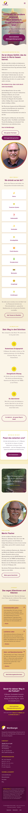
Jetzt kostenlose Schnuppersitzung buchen (14, 38)
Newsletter (4, 779)
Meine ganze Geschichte (10, 575)
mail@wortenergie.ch (9, 752)
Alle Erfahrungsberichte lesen (14, 674)
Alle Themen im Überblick (14, 315)
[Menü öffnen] (24, 3)
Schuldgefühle (14, 238)
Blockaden (14, 271)
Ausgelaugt (14, 282)
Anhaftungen (14, 293)
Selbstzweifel (14, 216)
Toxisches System (14, 205)
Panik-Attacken (14, 249)
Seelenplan (14, 227)
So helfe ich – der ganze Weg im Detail (14, 418)
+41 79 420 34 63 (8, 750)
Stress (14, 194)
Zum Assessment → (14, 454)
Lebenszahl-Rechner (6, 774)
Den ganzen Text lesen (10, 133)
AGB (20, 810)
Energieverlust (14, 260)
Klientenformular (5, 777)
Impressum (9, 810)
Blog (3, 781)
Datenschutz (15, 810)
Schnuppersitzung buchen (11, 138)
